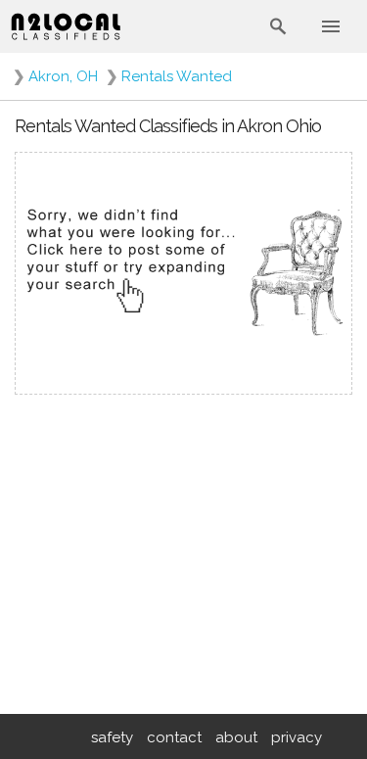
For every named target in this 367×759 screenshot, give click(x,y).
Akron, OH (63, 76)
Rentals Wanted (176, 76)
